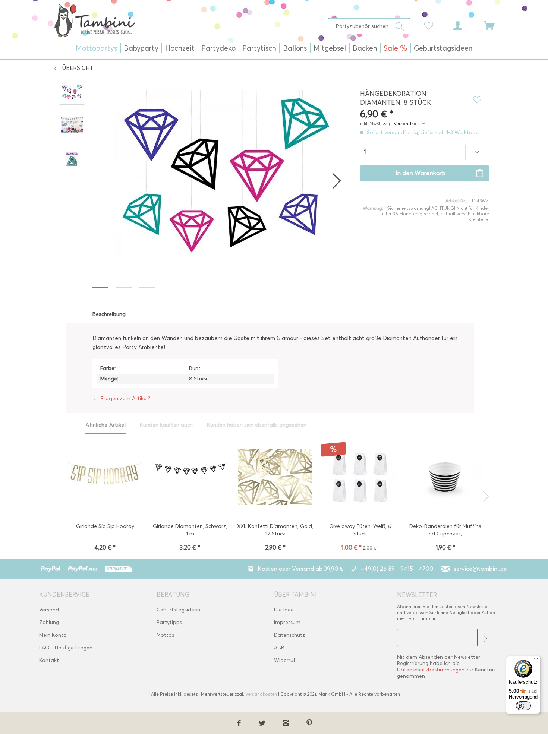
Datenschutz (289, 635)
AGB (279, 648)
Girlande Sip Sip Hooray (105, 526)
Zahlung (49, 622)
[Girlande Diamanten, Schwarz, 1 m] (190, 478)
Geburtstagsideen (178, 610)
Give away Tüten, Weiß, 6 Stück (360, 530)
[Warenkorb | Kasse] (494, 25)
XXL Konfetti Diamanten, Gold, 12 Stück (275, 530)
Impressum (287, 622)
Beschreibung (109, 314)
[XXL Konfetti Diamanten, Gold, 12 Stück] (275, 478)
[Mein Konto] (464, 25)
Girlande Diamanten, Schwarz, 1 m (190, 530)
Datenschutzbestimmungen (430, 670)
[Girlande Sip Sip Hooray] (105, 478)
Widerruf (285, 660)
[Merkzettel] (430, 25)
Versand (49, 610)
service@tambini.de (480, 568)
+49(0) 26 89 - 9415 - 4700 (396, 568)
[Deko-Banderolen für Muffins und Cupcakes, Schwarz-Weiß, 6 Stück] (445, 478)
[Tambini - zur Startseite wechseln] (94, 20)
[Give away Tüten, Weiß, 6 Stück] (360, 478)
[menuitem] (369, 26)
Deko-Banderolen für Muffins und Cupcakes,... (445, 530)
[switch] (523, 705)
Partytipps (169, 622)
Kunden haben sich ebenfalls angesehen (256, 425)
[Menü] (536, 660)
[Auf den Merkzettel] (477, 99)
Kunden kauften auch (166, 425)
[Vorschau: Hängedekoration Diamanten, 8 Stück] (72, 92)
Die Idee (284, 610)
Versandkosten (261, 694)
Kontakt (49, 660)
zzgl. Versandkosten (404, 123)
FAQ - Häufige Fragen (65, 648)
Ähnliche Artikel (106, 425)
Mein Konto (53, 635)
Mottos (165, 635)
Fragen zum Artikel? (124, 398)
